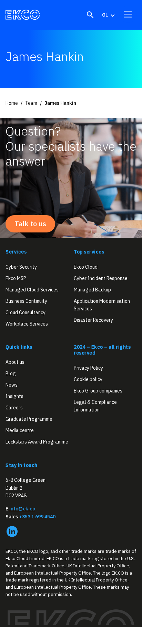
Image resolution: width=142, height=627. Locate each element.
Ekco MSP (16, 278)
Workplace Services (27, 324)
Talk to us (30, 223)
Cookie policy (88, 379)
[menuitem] (108, 15)
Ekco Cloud (86, 266)
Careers (14, 408)
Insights (14, 396)
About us (15, 362)
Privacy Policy (88, 368)
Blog (11, 373)
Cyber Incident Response (101, 278)
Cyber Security (21, 266)
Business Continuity (26, 301)
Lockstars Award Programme (37, 442)
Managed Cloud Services (32, 290)
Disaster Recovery (93, 320)
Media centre (20, 430)
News (12, 385)
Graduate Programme (29, 419)
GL (105, 15)
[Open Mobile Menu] (127, 14)
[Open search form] (90, 15)
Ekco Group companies (98, 390)
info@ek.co (22, 509)
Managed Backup (92, 290)
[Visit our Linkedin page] (12, 531)
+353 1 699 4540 (37, 517)
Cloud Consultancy (25, 312)
